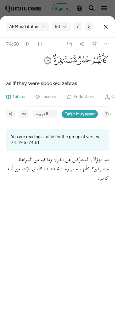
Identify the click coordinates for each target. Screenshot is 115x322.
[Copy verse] (69, 44)
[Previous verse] (78, 26)
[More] (106, 44)
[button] (100, 62)
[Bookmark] (39, 44)
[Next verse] (89, 26)
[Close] (106, 27)
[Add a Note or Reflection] (94, 44)
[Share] (81, 44)
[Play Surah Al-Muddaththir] (27, 44)
